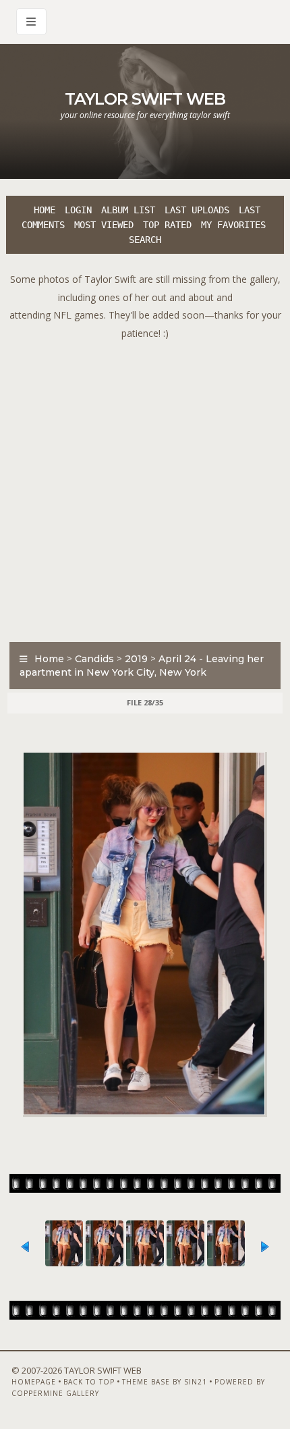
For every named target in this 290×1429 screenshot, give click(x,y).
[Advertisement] (145, 487)
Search (145, 239)
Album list (128, 210)
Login (78, 210)
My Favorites (233, 224)
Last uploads (197, 210)
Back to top (89, 1381)
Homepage (33, 1381)
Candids (94, 659)
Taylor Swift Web (145, 99)
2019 (136, 659)
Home (44, 210)
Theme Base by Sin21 (164, 1381)
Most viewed (104, 224)
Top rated (167, 224)
